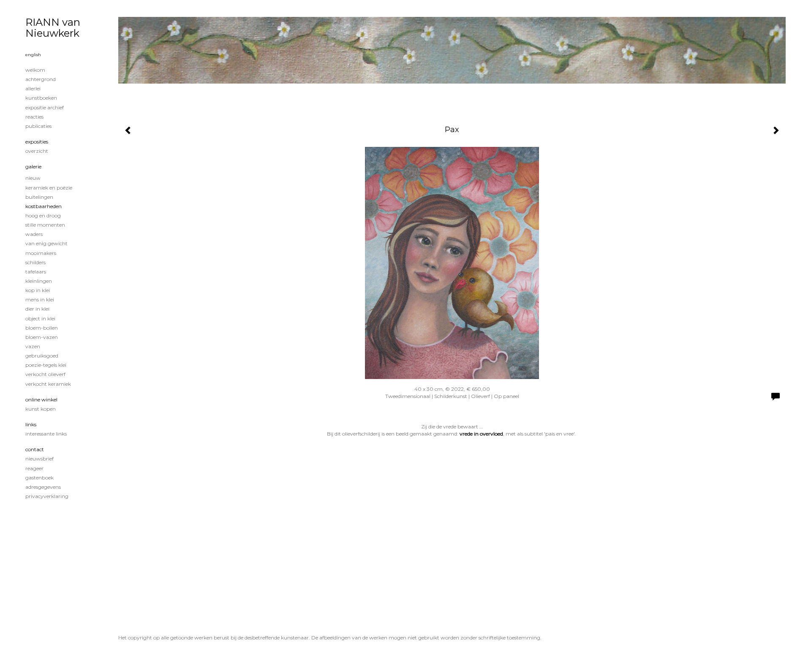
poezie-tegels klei (45, 365)
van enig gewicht (46, 243)
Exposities (36, 141)
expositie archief (44, 107)
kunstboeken (41, 98)
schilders (35, 262)
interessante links (46, 434)
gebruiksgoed (41, 355)
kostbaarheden (43, 206)
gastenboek (39, 477)
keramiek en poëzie (48, 187)
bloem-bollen (41, 328)
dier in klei (37, 309)
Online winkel (41, 399)
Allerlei (33, 88)
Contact (34, 449)
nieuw (33, 178)
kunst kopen (40, 409)
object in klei (40, 318)
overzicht (36, 151)
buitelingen (39, 197)
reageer (34, 468)
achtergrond (40, 79)
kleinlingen (38, 281)
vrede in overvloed (481, 434)
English (33, 54)
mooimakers (40, 253)
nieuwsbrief (39, 458)
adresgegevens (43, 487)
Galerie (33, 166)
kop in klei (37, 290)
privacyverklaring (46, 496)
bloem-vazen (41, 337)
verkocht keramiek (48, 384)
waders (34, 234)
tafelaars (35, 271)
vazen (32, 346)
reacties (34, 117)
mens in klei (39, 299)
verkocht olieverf (45, 374)
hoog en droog (43, 215)
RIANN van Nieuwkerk (52, 27)
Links (30, 424)
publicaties (38, 126)
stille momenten (45, 225)
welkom (35, 70)
